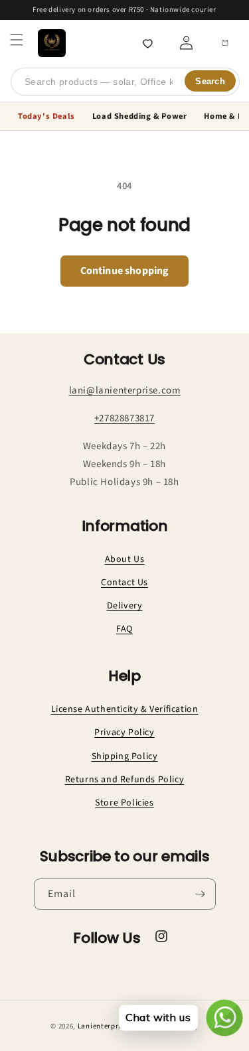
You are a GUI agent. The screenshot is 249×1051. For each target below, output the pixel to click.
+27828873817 (124, 418)
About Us (125, 559)
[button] (16, 39)
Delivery (125, 605)
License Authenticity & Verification (125, 709)
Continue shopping (124, 270)
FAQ (124, 629)
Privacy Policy (124, 732)
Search (210, 81)
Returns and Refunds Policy (125, 779)
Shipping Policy (125, 756)
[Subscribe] (200, 894)
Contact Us (124, 582)
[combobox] (125, 82)
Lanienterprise (103, 1026)
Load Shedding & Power (139, 116)
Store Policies (124, 802)
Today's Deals (46, 116)
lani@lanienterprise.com (125, 390)
